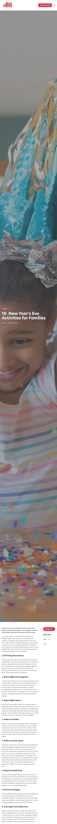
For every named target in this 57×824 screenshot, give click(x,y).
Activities (4, 308)
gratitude (5, 764)
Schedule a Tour (45, 5)
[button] (54, 5)
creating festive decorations (19, 662)
